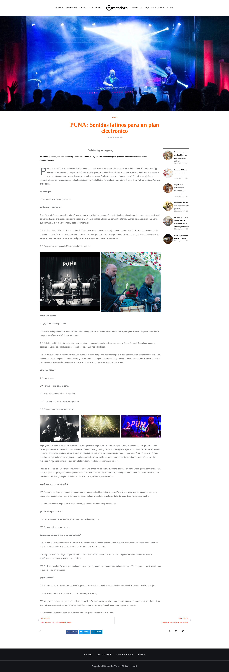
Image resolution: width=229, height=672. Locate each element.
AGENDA (170, 8)
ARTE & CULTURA (86, 8)
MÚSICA (98, 8)
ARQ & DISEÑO (150, 8)
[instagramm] (176, 631)
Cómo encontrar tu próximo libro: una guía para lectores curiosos (180, 156)
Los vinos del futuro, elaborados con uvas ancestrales (181, 173)
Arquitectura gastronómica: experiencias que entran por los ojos (180, 189)
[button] (72, 632)
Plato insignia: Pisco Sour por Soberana (181, 237)
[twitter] (183, 631)
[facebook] (170, 631)
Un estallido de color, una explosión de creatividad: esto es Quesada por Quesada (181, 222)
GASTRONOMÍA (71, 8)
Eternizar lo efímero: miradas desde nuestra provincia (181, 206)
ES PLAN (161, 8)
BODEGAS (59, 8)
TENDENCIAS (137, 8)
